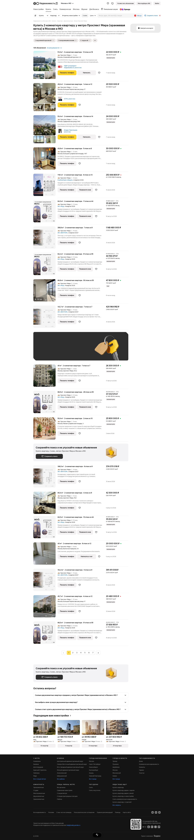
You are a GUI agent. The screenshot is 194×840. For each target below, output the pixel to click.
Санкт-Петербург (95, 764)
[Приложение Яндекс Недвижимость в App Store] (148, 827)
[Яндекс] (157, 836)
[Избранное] (108, 3)
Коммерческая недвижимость (149, 764)
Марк (35, 776)
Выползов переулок (69, 548)
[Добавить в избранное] (99, 72)
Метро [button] (139, 15)
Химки (115, 776)
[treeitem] (39, 9)
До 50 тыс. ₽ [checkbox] (55, 349)
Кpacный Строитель (39, 770)
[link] (157, 3)
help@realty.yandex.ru (73, 825)
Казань (91, 773)
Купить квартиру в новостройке (123, 796)
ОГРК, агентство (69, 99)
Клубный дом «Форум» (65, 180)
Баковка (36, 764)
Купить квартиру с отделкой (122, 802)
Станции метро (62, 793)
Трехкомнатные (38, 787)
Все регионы (61, 787)
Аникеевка (37, 761)
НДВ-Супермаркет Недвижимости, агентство (73, 66)
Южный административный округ (68, 770)
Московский (117, 773)
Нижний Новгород (95, 776)
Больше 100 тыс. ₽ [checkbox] (44, 355)
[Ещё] (95, 40)
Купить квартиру (118, 787)
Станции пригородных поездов (67, 796)
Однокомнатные (38, 799)
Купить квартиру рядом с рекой (123, 793)
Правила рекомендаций (105, 812)
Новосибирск (93, 767)
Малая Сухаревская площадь (72, 423)
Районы (59, 799)
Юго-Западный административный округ (70, 767)
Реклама (51, 812)
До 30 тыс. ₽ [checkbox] (42, 349)
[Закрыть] (160, 15)
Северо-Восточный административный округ (72, 764)
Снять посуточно (94, 790)
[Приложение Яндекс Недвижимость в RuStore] (159, 827)
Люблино (36, 773)
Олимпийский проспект (71, 57)
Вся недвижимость (39, 812)
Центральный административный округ (70, 761)
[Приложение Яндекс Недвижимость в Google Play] (152, 827)
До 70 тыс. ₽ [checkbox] (69, 349)
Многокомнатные (39, 793)
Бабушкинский (62, 776)
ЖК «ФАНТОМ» (63, 233)
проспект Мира (68, 371)
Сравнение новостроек (64, 790)
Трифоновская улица (70, 121)
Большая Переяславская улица (73, 89)
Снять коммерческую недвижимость (125, 799)
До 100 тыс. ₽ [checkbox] (82, 349)
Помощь (117, 812)
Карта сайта (127, 812)
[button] (112, 3)
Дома (141, 761)
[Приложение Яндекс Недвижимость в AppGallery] (155, 827)
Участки (141, 773)
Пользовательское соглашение (84, 812)
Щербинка (116, 767)
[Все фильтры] (35, 16)
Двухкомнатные (38, 796)
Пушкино (116, 764)
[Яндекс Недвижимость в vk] (152, 812)
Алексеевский (61, 773)
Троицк (115, 761)
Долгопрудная (38, 767)
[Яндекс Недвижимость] (45, 3)
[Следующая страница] (98, 653)
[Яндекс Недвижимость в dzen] (156, 812)
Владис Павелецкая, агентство (70, 131)
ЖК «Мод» (61, 206)
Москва (60, 57)
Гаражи (141, 770)
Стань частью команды (63, 812)
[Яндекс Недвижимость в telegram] (159, 812)
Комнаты (142, 767)
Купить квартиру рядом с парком (123, 790)
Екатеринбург (93, 770)
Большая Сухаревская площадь (73, 153)
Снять (91, 787)
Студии (35, 790)
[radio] (73, 653)
